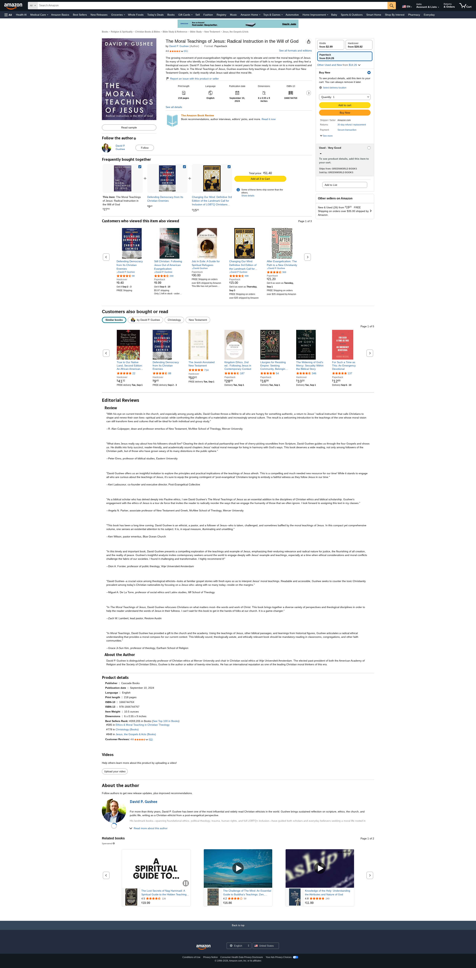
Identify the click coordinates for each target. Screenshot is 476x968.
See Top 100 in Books (165, 721)
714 (206, 370)
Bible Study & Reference (175, 31)
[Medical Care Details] (47, 14)
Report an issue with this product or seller (194, 78)
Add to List (331, 184)
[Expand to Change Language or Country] (248, 945)
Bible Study (196, 31)
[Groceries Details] (124, 14)
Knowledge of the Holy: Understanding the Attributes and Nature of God (327, 892)
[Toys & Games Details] (282, 14)
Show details (247, 195)
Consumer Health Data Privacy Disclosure (241, 957)
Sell (197, 14)
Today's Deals (155, 14)
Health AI (21, 14)
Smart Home (373, 14)
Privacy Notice (210, 957)
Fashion (208, 14)
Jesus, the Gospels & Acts (235, 31)
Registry (221, 14)
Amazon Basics (60, 14)
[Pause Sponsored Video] (186, 883)
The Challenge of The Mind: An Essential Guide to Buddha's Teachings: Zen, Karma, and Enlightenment (247, 892)
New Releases (99, 14)
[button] (8, 14)
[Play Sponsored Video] (238, 868)
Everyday (429, 14)
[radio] (330, 44)
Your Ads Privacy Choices (279, 957)
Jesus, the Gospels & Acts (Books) (136, 734)
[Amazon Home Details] (259, 14)
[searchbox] (212, 5)
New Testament (212, 31)
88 (169, 373)
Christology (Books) (127, 729)
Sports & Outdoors (352, 14)
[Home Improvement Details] (327, 14)
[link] (167, 178)
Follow (145, 147)
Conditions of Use (191, 957)
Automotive (292, 14)
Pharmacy (414, 14)
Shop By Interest (394, 14)
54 (277, 373)
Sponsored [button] (107, 843)
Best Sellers (80, 14)
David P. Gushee (179, 46)
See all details (174, 107)
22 (133, 373)
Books (171, 14)
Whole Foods (136, 14)
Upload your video (115, 771)
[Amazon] (13, 5)
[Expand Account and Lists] (438, 7)
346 (314, 373)
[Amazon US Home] (203, 947)
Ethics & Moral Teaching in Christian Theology (143, 724)
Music (233, 14)
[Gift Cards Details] (192, 14)
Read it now (269, 119)
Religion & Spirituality (122, 31)
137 (350, 373)
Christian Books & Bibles (147, 31)
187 (242, 373)
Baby (334, 14)
